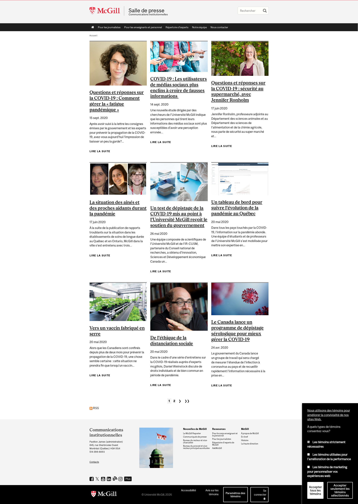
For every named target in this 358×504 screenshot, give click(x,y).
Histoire (244, 440)
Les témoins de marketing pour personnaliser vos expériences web (327, 471)
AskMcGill (217, 448)
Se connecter (260, 492)
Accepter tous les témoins (315, 490)
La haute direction (249, 444)
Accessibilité (188, 490)
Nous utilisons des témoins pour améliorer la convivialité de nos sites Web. (328, 415)
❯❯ (187, 401)
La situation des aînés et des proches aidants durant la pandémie (118, 208)
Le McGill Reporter (192, 433)
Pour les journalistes (109, 27)
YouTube (103, 479)
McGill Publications (115, 478)
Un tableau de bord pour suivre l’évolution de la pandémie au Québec (236, 207)
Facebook (92, 479)
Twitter (97, 479)
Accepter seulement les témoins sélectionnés (340, 490)
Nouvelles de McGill (195, 429)
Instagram (120, 479)
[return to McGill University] (104, 494)
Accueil (93, 27)
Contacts (94, 461)
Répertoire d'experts (177, 27)
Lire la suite (100, 151)
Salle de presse (146, 10)
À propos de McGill (250, 433)
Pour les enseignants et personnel (143, 27)
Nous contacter (219, 27)
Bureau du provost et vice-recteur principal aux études (196, 447)
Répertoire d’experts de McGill (223, 443)
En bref (244, 437)
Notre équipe (199, 27)
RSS (95, 408)
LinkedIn (109, 479)
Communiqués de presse (195, 437)
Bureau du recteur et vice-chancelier (195, 441)
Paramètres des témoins (235, 494)
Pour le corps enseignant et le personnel (225, 434)
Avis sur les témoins (212, 492)
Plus (128, 478)
